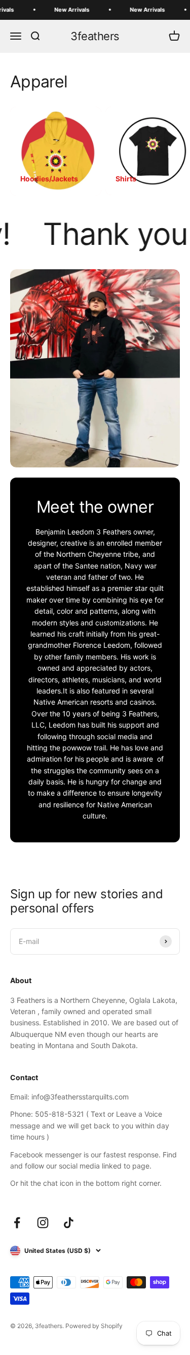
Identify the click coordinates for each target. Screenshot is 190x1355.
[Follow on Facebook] (17, 1223)
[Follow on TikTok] (68, 1223)
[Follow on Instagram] (43, 1223)
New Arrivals (65, 9)
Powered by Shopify (94, 1326)
